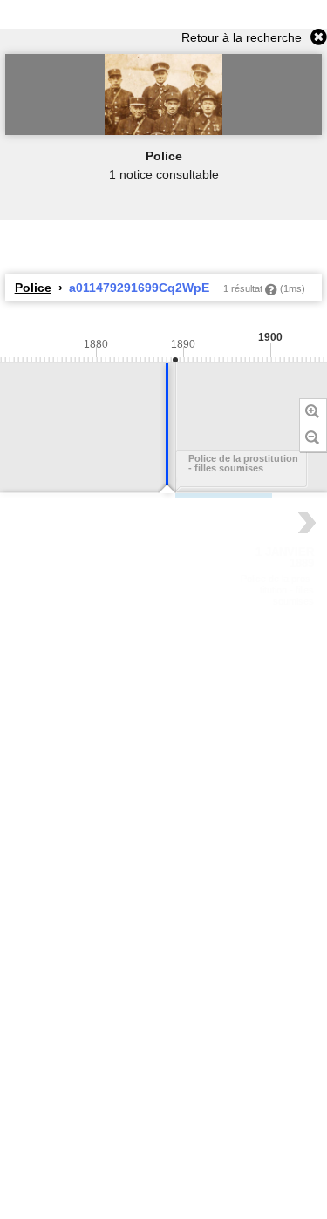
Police (33, 288)
